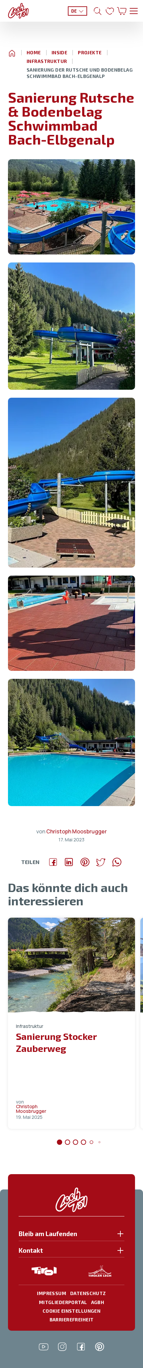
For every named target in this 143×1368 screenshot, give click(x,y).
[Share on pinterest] (84, 862)
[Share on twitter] (100, 862)
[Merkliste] (109, 11)
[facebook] (81, 1347)
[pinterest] (99, 1347)
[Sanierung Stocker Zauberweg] (71, 966)
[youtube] (44, 1347)
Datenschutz (88, 1293)
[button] (71, 207)
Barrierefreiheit (72, 1319)
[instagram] (62, 1347)
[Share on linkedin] (69, 862)
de (74, 11)
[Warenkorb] (121, 11)
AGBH (97, 1302)
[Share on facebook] (53, 862)
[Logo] (18, 11)
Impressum (51, 1293)
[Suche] (97, 11)
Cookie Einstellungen (71, 1311)
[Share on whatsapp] (116, 862)
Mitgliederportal (63, 1302)
